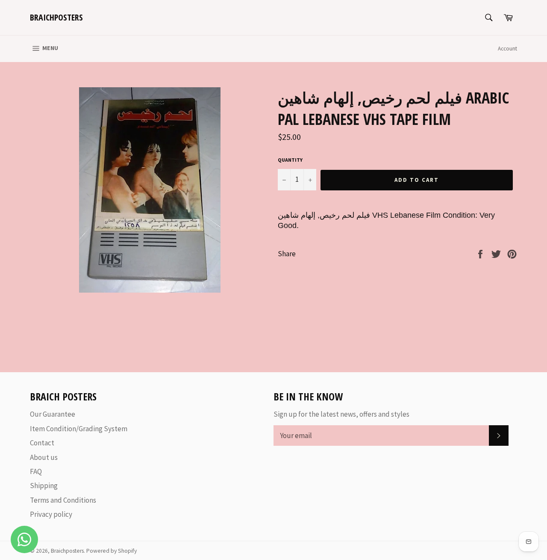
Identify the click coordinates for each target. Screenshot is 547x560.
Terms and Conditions (63, 500)
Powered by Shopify (111, 550)
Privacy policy (51, 514)
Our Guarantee (52, 414)
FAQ (36, 471)
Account (507, 48)
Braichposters (56, 17)
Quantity (290, 160)
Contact (42, 442)
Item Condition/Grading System (78, 428)
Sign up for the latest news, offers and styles (341, 414)
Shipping (44, 485)
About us (44, 457)
